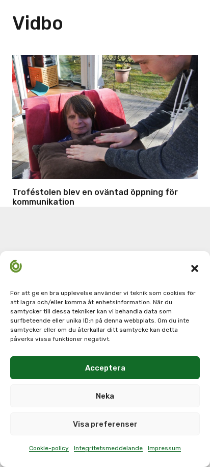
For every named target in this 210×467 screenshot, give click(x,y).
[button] (195, 268)
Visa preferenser (105, 424)
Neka (105, 396)
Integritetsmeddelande (108, 448)
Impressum (164, 448)
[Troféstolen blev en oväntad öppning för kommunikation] (105, 117)
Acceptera (105, 368)
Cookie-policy (49, 448)
